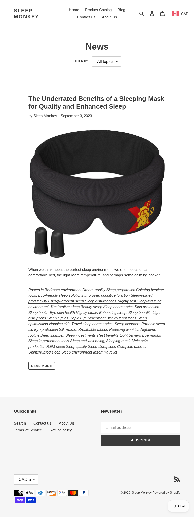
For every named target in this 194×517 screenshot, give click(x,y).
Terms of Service (28, 430)
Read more (41, 366)
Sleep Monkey (26, 13)
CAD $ (25, 479)
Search (20, 423)
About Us (66, 423)
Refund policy (61, 430)
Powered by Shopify (166, 493)
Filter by (80, 61)
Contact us (42, 423)
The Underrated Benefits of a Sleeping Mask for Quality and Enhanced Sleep (96, 102)
